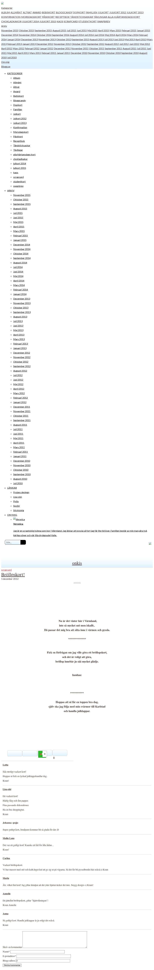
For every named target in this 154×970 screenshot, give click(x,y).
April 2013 (140, 39)
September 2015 (43, 30)
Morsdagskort (31, 16)
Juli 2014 (89, 34)
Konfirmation (11, 16)
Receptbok (62, 16)
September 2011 (113, 48)
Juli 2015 (71, 30)
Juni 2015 (82, 30)
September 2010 (130, 53)
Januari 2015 (143, 30)
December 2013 (29, 39)
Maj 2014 (110, 34)
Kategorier (6, 7)
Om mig (5, 62)
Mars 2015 (115, 30)
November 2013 (47, 39)
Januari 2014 (13, 39)
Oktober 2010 (113, 53)
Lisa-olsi (17, 496)
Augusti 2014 (77, 34)
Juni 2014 (99, 34)
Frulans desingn (21, 492)
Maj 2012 (145, 43)
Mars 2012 (18, 48)
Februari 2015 (129, 30)
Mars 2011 (35, 53)
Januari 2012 (46, 48)
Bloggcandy (64, 12)
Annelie (7, 893)
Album (5, 12)
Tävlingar (100, 16)
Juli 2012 (124, 43)
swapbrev (103, 21)
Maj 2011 (12, 53)
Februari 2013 (14, 43)
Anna (5, 913)
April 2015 (103, 30)
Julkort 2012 (117, 12)
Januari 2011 (63, 53)
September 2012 (95, 43)
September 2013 (80, 39)
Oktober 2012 (78, 43)
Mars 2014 (133, 34)
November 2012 (62, 43)
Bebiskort (48, 12)
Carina (6, 858)
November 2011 (79, 48)
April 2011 (23, 53)
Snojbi (16, 505)
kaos (60, 21)
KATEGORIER (14, 73)
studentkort (88, 21)
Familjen (91, 12)
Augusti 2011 (129, 48)
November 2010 (96, 53)
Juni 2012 (134, 43)
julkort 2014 (30, 21)
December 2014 (9, 34)
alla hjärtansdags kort (124, 16)
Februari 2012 (32, 48)
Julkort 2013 (135, 12)
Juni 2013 (119, 39)
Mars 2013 (19, 339)
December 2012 (44, 43)
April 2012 (6, 48)
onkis (77, 563)
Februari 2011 (49, 53)
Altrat (27, 12)
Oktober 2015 (26, 30)
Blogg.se (5, 66)
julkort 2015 (47, 21)
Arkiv (4, 25)
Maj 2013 (130, 39)
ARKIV (10, 190)
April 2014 (121, 34)
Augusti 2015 (59, 30)
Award (36, 12)
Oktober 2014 (43, 34)
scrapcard (71, 21)
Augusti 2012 (112, 43)
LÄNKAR (12, 487)
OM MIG (12, 514)
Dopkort (79, 12)
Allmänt (16, 12)
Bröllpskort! (13, 574)
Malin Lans (8, 838)
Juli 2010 (12, 57)
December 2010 (79, 53)
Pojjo (16, 501)
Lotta (5, 764)
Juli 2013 (109, 39)
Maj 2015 (92, 30)
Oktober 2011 (96, 48)
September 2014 (60, 34)
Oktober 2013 (63, 39)
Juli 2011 (141, 48)
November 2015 (9, 30)
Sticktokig (18, 510)
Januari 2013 (29, 43)
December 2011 (62, 48)
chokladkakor (11, 21)
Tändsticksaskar (81, 16)
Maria (6, 878)
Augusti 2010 (20, 478)
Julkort (103, 12)
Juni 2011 (18, 433)
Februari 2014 (20, 289)
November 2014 (27, 34)
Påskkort (48, 16)
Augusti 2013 (97, 39)
